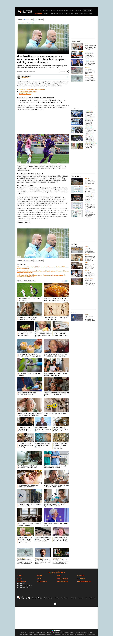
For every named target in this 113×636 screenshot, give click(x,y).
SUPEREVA (90, 632)
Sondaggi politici (79, 13)
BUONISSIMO (84, 632)
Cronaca (19, 575)
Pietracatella (47, 13)
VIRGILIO (27, 632)
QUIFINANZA (77, 632)
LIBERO (22, 632)
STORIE (86, 246)
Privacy (30, 634)
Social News (81, 578)
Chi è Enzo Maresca (25, 94)
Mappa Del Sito (65, 598)
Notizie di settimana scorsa (24, 587)
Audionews (87, 10)
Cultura (19, 578)
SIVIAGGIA (71, 632)
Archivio (81, 598)
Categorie (73, 598)
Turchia (27, 222)
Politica (39, 575)
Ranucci (59, 13)
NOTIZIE (27, 12)
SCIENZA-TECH (73, 10)
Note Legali (25, 634)
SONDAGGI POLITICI (89, 195)
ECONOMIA (60, 10)
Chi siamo (20, 634)
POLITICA (53, 10)
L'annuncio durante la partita (28, 91)
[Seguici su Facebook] (55, 604)
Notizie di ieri (21, 583)
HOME (18, 23)
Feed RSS (57, 598)
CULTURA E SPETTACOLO (90, 143)
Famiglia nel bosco (88, 13)
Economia (80, 575)
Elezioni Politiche (62, 581)
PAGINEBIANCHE (55, 632)
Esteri (59, 575)
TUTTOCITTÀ (63, 632)
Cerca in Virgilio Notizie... (41, 598)
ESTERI (66, 10)
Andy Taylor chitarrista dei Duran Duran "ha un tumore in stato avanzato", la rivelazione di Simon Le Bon (41, 276)
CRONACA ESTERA (29, 23)
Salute (39, 578)
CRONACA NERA (88, 52)
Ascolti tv (71, 13)
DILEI (67, 632)
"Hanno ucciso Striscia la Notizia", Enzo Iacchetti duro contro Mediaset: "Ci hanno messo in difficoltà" (42, 267)
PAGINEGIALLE (32, 632)
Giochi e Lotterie (62, 578)
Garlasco (53, 13)
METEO (86, 262)
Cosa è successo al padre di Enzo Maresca (32, 89)
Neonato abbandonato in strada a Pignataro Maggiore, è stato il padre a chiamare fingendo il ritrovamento (43, 272)
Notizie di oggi (21, 581)
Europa (20, 222)
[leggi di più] (67, 76)
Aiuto (50, 634)
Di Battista (64, 13)
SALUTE (86, 60)
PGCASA (49, 632)
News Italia (92, 598)
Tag (86, 598)
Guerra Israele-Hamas (84, 581)
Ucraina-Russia (42, 581)
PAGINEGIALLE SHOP (41, 632)
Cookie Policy (36, 634)
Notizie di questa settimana (24, 585)
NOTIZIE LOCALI (88, 111)
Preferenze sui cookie (44, 634)
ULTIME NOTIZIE (39, 10)
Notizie (25, 597)
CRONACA (47, 10)
